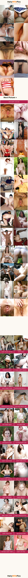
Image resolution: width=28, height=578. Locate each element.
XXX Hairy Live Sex (14, 102)
